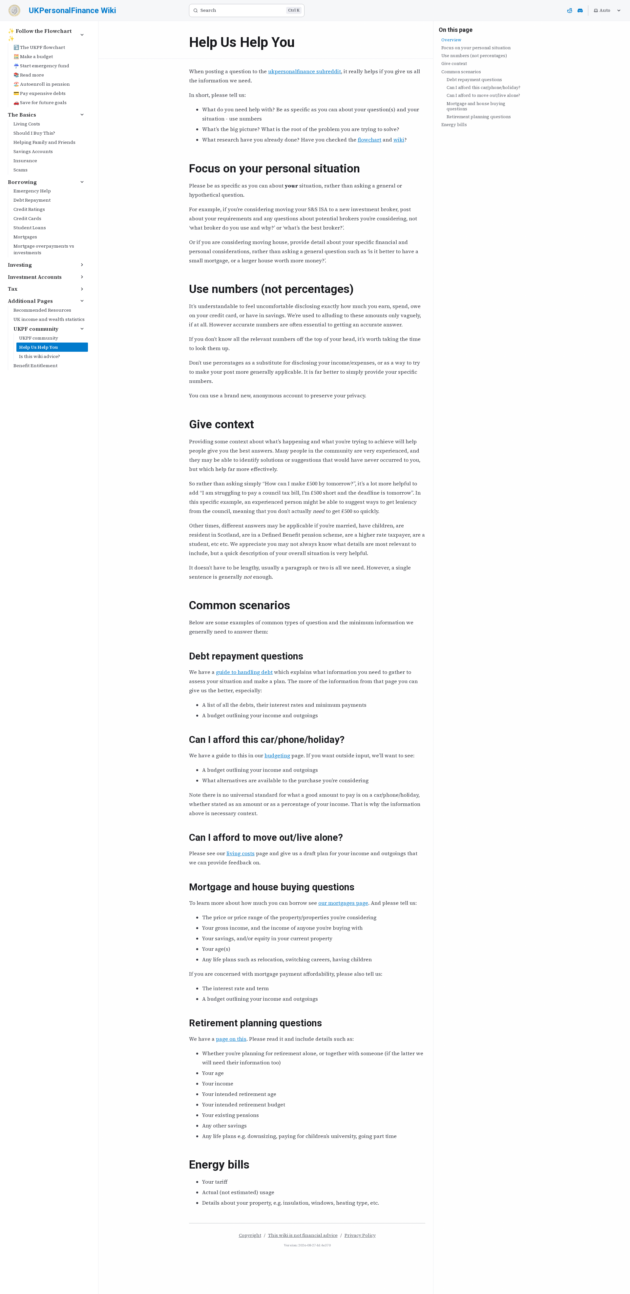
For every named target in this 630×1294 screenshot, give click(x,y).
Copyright (250, 1235)
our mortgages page (343, 902)
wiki (398, 139)
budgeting (277, 755)
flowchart (369, 139)
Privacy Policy (360, 1235)
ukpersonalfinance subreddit (304, 71)
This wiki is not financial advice (303, 1235)
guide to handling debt (244, 672)
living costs (240, 853)
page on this (231, 1038)
